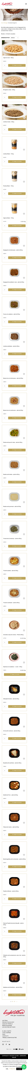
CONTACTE (5, 1036)
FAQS (3, 1034)
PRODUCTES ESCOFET (8, 1022)
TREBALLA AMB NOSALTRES (9, 1037)
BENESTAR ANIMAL (7, 1025)
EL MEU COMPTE (6, 1031)
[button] (23, 1066)
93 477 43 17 (6, 1041)
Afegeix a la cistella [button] (17, 65)
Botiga (5, 22)
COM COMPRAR (6, 1032)
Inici (2, 22)
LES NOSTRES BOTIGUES (8, 1027)
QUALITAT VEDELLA (7, 1024)
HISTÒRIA (5, 1020)
